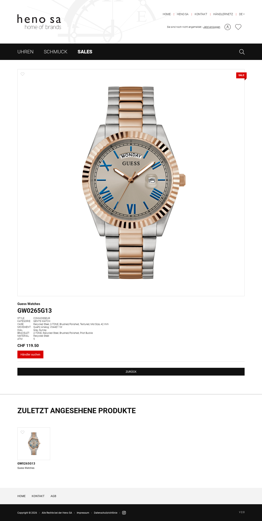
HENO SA (183, 14)
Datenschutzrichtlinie (105, 512)
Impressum (83, 512)
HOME (167, 14)
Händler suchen (30, 354)
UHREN (25, 52)
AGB (53, 496)
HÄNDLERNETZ (223, 14)
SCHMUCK (55, 52)
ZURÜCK (131, 371)
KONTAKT (201, 14)
